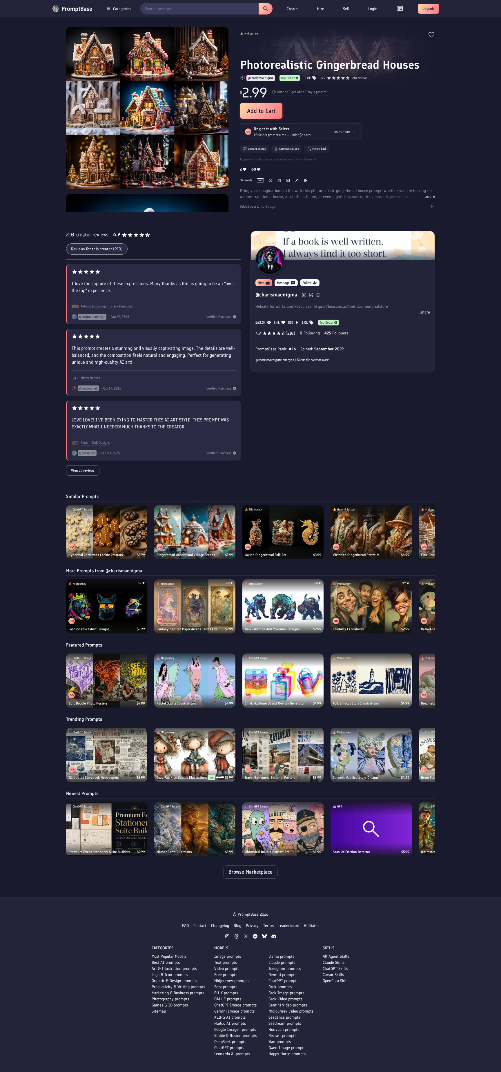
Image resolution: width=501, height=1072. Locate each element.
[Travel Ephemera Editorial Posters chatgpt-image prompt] (283, 755)
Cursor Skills (333, 974)
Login (372, 8)
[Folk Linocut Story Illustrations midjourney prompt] (371, 680)
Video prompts (226, 968)
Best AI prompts (166, 962)
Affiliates (311, 925)
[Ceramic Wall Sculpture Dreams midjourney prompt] (371, 755)
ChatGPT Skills (335, 968)
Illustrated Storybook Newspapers (93, 778)
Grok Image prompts (286, 992)
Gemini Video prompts (287, 1005)
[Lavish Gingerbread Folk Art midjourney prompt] (283, 532)
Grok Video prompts (285, 999)
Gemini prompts (282, 974)
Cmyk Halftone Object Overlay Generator (274, 703)
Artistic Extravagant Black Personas (106, 306)
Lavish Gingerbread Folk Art (265, 555)
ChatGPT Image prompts (235, 1005)
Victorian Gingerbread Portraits (356, 555)
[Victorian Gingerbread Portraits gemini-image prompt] (371, 532)
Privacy (252, 925)
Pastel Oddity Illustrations (176, 703)
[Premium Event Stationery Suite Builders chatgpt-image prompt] (106, 829)
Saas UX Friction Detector (351, 852)
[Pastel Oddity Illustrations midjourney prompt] (194, 680)
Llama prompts (281, 956)
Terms (268, 925)
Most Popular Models (169, 956)
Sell (346, 8)
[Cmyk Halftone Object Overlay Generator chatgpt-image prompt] (283, 680)
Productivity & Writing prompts (178, 986)
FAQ (185, 925)
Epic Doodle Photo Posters (88, 703)
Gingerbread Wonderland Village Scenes (186, 555)
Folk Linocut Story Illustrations (356, 703)
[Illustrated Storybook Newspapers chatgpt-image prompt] (106, 755)
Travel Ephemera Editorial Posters (270, 778)
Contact (199, 925)
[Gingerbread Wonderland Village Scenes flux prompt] (194, 532)
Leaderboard (288, 925)
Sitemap (159, 1011)
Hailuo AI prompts (230, 1023)
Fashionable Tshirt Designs (89, 629)
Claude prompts (281, 962)
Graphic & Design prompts (174, 980)
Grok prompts (280, 986)
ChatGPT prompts (229, 1047)
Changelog (220, 925)
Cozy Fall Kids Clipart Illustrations (182, 778)
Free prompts (225, 974)
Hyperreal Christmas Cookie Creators (95, 555)
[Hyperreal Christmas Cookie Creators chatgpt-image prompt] (106, 532)
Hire (320, 8)
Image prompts (227, 956)
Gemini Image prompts (234, 1011)
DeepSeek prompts (230, 1041)
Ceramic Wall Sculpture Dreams (356, 778)
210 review (359, 78)
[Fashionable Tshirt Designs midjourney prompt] (106, 606)
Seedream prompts (284, 1023)
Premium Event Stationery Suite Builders (99, 852)
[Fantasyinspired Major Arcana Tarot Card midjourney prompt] (194, 606)
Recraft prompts (282, 1035)
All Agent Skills (336, 956)
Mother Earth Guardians (174, 852)
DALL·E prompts (227, 999)
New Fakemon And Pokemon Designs (272, 629)
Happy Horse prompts (287, 1053)
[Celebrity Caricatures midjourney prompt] (371, 606)
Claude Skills (333, 962)
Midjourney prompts (231, 980)
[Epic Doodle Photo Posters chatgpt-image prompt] (106, 680)
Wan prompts (279, 1041)
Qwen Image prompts (286, 1047)
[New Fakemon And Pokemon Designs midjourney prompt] (283, 606)
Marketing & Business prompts (178, 992)
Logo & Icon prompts (170, 974)
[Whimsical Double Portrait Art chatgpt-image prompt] (283, 829)
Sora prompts (225, 986)
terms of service (305, 159)
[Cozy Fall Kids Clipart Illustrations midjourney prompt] (194, 755)
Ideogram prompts (284, 968)
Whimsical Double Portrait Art (267, 852)
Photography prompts (170, 999)
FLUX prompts (226, 992)
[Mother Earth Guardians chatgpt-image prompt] (194, 829)
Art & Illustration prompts (174, 968)
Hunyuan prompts (283, 1029)
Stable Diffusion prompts (235, 1035)
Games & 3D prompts (170, 1005)
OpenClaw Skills (336, 980)
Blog (237, 925)
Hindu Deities (90, 378)
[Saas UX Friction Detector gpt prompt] (371, 829)
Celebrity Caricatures (348, 629)
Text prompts (225, 962)
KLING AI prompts (230, 1017)
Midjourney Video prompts (290, 1011)
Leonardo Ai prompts (232, 1053)
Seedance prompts (284, 1017)
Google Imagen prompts (235, 1029)
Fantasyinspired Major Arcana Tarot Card (187, 629)
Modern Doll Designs (95, 443)
